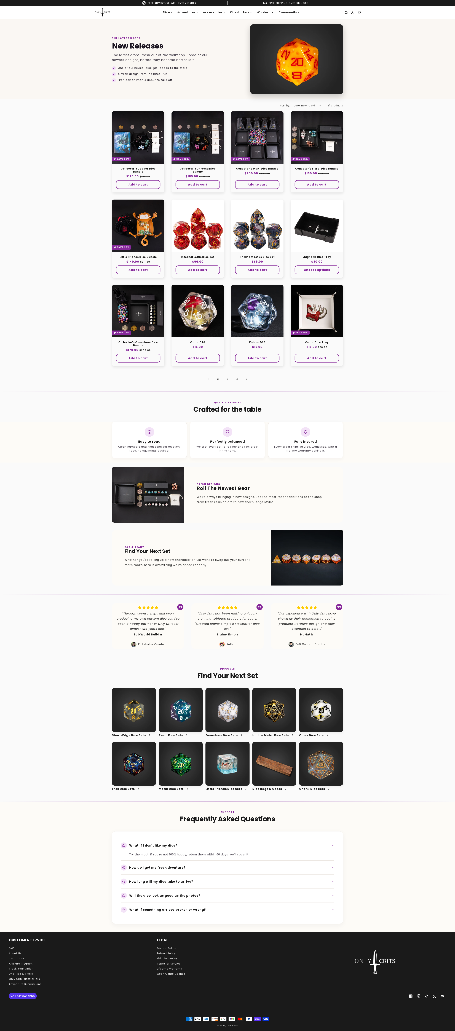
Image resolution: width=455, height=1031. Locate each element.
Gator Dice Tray (317, 342)
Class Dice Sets (311, 735)
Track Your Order (21, 968)
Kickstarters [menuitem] (240, 12)
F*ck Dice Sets (123, 789)
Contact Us (17, 958)
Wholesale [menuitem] (265, 12)
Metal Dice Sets (171, 789)
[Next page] (247, 379)
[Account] (352, 12)
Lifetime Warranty (169, 968)
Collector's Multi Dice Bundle (257, 168)
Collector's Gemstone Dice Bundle (138, 344)
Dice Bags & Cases (267, 789)
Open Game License (171, 974)
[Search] (346, 12)
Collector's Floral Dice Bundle (317, 168)
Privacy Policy (166, 948)
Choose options (317, 270)
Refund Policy (166, 953)
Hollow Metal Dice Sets (271, 735)
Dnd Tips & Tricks (21, 974)
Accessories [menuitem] (213, 12)
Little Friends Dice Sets (224, 789)
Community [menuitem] (288, 12)
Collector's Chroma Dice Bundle (198, 170)
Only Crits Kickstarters (24, 979)
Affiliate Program (21, 963)
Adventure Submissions (25, 984)
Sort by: (285, 105)
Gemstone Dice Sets (221, 735)
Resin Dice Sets (171, 735)
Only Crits (232, 1025)
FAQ (11, 948)
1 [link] (208, 379)
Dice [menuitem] (166, 12)
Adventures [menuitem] (186, 12)
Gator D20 (197, 342)
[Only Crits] (102, 12)
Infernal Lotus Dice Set (197, 257)
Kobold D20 (257, 342)
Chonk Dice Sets (312, 789)
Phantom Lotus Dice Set (257, 257)
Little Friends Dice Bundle (138, 257)
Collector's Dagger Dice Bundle (138, 170)
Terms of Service (169, 963)
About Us (15, 953)
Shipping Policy (167, 958)
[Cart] (359, 12)
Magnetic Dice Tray (317, 257)
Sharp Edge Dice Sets (129, 735)
